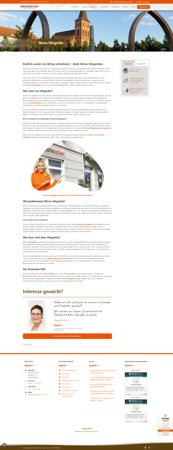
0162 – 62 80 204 (34, 389)
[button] (4, 445)
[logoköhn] (29, 6)
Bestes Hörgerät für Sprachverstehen (137, 89)
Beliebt (128, 63)
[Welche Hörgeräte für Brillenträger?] (125, 79)
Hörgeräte (53, 195)
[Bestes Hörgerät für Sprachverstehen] (125, 89)
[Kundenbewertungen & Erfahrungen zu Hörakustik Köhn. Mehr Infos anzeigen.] (136, 381)
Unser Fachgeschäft (68, 370)
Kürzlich (141, 63)
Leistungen (65, 373)
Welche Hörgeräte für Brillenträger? (137, 79)
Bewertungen (66, 387)
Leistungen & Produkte (70, 390)
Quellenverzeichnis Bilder (70, 380)
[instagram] (145, 447)
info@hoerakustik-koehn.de (37, 395)
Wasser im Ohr (135, 69)
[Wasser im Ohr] (125, 69)
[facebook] (149, 447)
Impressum (65, 377)
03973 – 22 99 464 (34, 383)
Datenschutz (66, 384)
